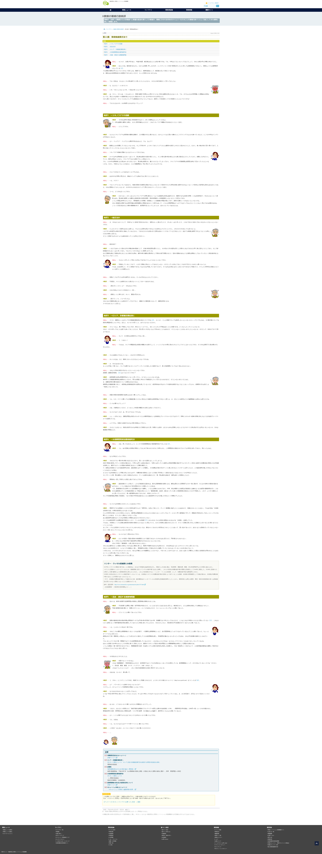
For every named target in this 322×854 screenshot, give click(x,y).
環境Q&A (217, 831)
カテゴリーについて (7, 833)
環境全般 (111, 831)
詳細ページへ (112, 757)
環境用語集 (169, 10)
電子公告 (270, 837)
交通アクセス (271, 835)
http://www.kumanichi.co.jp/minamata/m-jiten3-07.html (129, 584)
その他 (110, 844)
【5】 (210, 620)
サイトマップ (218, 846)
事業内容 (270, 839)
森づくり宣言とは (166, 831)
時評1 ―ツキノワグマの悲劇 (113, 44)
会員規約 (164, 837)
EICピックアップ (60, 835)
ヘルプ (216, 839)
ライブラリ (148, 10)
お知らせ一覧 (271, 831)
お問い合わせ (165, 839)
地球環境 (111, 835)
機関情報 (217, 833)
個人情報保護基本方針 (273, 846)
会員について (218, 841)
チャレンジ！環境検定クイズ (62, 837)
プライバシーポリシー (220, 844)
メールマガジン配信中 (213, 3)
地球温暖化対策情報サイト (62, 843)
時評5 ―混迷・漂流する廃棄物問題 (115, 55)
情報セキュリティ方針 (273, 844)
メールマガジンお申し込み (221, 843)
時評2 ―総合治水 (110, 46)
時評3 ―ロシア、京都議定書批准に (115, 49)
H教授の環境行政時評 (118, 29)
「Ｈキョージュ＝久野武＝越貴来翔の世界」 (121, 789)
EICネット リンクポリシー (221, 848)
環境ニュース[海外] (7, 831)
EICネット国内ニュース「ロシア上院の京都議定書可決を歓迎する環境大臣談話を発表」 (134, 762)
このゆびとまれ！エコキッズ (62, 841)
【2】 (153, 320)
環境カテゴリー (218, 837)
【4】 (168, 444)
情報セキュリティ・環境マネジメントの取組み (278, 843)
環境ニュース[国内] (7, 829)
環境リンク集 (218, 835)
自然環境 (111, 833)
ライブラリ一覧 (59, 829)
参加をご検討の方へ (166, 835)
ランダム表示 (112, 829)
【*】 (146, 520)
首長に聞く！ (59, 833)
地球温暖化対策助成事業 (273, 841)
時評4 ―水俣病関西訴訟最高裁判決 (115, 52)
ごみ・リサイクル (113, 839)
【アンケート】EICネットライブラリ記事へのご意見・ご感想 (121, 802)
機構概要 (270, 833)
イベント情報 (218, 829)
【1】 (121, 68)
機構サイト (209, 10)
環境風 (57, 831)
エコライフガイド (60, 839)
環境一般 (111, 843)
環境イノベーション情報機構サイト (276, 829)
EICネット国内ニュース (115, 776)
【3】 (119, 372)
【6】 (197, 680)
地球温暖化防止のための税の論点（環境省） (121, 769)
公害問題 (111, 837)
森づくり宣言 (165, 829)
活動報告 (164, 833)
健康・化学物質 (112, 841)
